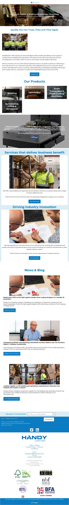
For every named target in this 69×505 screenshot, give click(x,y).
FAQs (31, 445)
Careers (37, 445)
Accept (35, 502)
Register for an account (11, 418)
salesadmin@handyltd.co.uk (34, 454)
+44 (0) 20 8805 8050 (34, 457)
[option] (34, 131)
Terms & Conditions (37, 448)
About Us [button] (34, 74)
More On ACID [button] (9, 310)
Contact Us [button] (49, 419)
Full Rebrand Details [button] (12, 399)
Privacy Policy (31, 447)
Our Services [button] (34, 201)
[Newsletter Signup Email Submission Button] (54, 414)
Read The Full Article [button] (12, 353)
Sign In (3, 418)
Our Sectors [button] (34, 258)
